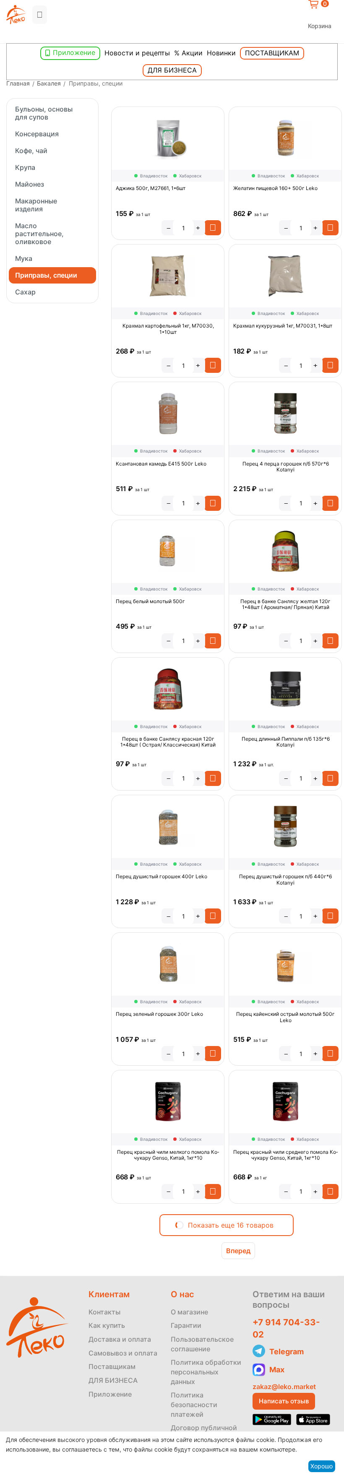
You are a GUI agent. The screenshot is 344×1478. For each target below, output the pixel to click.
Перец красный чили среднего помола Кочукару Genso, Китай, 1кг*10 (285, 1155)
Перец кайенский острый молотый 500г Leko (285, 1017)
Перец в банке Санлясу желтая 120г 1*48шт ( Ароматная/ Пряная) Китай (285, 604)
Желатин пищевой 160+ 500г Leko (275, 188)
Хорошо (321, 1466)
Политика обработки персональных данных (206, 1371)
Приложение (74, 52)
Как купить (107, 1325)
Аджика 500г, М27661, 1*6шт (150, 188)
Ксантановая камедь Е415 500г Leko (161, 464)
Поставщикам (272, 53)
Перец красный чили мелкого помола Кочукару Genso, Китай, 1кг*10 (168, 1155)
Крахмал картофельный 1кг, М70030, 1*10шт (168, 329)
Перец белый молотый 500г (150, 601)
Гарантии (186, 1325)
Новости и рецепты (137, 53)
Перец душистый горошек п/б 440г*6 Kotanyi (285, 879)
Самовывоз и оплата (123, 1353)
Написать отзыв (284, 1401)
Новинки (221, 53)
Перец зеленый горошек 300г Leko (159, 1014)
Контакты (104, 1312)
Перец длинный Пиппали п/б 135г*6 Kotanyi (286, 742)
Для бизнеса (172, 70)
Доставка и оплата (120, 1339)
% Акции (188, 53)
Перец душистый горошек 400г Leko (161, 877)
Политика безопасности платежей (194, 1404)
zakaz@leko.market (284, 1386)
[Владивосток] (8, 36)
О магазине (189, 1312)
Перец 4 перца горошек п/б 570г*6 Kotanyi (285, 467)
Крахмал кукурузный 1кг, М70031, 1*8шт (282, 326)
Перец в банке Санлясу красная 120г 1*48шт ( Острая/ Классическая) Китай (168, 742)
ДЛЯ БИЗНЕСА (113, 1380)
